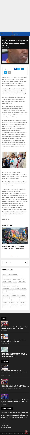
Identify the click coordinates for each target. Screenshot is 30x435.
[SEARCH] (26, 262)
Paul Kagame (5, 297)
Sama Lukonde (16, 300)
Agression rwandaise (12, 274)
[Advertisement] (15, 16)
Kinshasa (24, 288)
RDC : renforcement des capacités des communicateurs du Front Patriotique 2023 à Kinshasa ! (15, 372)
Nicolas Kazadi (6, 295)
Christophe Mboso (18, 276)
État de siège (14, 307)
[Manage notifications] (26, 431)
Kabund (18, 288)
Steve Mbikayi (23, 300)
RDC (4, 300)
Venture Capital (14, 304)
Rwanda (8, 300)
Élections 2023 (6, 307)
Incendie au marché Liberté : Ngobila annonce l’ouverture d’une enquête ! (13, 247)
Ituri (18, 286)
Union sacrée (6, 304)
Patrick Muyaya (21, 295)
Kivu (4, 290)
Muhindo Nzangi (21, 293)
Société (3, 38)
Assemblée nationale (7, 276)
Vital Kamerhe (23, 304)
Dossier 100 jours (16, 279)
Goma (13, 286)
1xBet (4, 274)
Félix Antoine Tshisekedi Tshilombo (10, 283)
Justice (12, 288)
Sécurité (5, 302)
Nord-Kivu (14, 295)
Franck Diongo (22, 281)
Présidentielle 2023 (22, 297)
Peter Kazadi (13, 297)
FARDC (4, 281)
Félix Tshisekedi (6, 286)
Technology (11, 302)
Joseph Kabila (6, 288)
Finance (9, 281)
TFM (17, 302)
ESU (23, 279)
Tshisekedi (23, 302)
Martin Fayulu (23, 290)
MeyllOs (26, 433)
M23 (17, 290)
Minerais (5, 293)
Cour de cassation (7, 279)
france (15, 281)
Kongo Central (11, 290)
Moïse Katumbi (12, 293)
